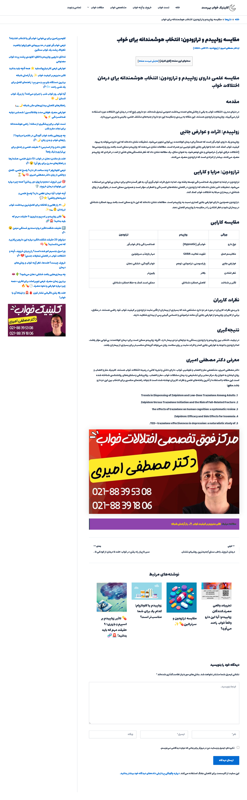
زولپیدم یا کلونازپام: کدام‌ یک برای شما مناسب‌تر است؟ (148, 611)
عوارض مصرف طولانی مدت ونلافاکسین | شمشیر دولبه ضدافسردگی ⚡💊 (37, 115)
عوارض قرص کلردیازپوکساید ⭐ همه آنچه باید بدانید (37, 68)
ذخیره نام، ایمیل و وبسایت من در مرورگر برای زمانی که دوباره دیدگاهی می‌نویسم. (197, 748)
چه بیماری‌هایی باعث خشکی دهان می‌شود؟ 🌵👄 (39, 274)
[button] (89, 7)
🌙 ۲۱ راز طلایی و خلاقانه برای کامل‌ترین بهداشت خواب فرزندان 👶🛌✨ (37, 207)
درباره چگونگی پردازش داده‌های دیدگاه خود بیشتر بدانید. (150, 773)
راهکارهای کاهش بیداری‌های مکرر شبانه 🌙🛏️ (40, 105)
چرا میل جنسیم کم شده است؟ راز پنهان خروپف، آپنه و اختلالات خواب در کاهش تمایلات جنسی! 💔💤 (37, 253)
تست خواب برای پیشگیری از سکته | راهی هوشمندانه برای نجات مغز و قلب (38, 126)
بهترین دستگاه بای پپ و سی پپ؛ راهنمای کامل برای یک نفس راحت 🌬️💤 (38, 84)
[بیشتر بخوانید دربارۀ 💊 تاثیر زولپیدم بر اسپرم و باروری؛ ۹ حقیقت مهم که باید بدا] (112, 597)
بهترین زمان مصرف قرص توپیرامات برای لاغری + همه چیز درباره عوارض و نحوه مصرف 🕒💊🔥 (38, 283)
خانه (177, 7)
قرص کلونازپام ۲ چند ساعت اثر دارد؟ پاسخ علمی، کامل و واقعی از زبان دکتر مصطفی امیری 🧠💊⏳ (37, 172)
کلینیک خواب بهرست (215, 8)
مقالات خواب (97, 7)
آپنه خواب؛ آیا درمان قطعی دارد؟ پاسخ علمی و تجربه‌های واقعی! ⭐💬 (42, 196)
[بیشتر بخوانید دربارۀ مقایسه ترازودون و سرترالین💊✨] (182, 597)
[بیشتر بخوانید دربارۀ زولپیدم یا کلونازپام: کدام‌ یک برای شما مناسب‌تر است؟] (147, 590)
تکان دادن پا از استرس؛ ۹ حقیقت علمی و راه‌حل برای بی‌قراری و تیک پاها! (38, 149)
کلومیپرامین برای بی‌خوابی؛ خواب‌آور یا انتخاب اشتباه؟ (37, 38)
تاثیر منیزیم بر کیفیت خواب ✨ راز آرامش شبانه (41, 75)
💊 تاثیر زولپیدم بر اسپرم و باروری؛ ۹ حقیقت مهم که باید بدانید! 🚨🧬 (114, 627)
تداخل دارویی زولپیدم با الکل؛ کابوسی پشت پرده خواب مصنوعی (37, 59)
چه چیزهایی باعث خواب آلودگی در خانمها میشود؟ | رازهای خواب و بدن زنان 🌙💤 (39, 138)
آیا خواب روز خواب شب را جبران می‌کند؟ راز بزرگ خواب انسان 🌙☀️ (38, 96)
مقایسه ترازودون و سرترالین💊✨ (185, 621)
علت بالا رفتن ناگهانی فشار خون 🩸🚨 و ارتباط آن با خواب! (39, 295)
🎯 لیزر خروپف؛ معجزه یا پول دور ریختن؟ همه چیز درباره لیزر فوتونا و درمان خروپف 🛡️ (37, 184)
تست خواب (163, 7)
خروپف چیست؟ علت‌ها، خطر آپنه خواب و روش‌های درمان (40, 265)
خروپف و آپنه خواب (142, 7)
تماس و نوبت (74, 7)
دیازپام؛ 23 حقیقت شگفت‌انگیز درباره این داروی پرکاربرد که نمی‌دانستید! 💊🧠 (37, 242)
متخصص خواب (118, 7)
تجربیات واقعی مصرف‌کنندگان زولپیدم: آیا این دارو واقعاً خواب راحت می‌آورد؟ (218, 617)
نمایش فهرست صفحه (148, 61)
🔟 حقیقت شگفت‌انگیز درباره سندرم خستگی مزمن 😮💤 (37, 230)
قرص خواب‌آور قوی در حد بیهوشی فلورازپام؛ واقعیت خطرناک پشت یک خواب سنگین (39, 47)
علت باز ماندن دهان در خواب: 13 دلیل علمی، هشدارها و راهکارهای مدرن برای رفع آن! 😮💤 (37, 161)
